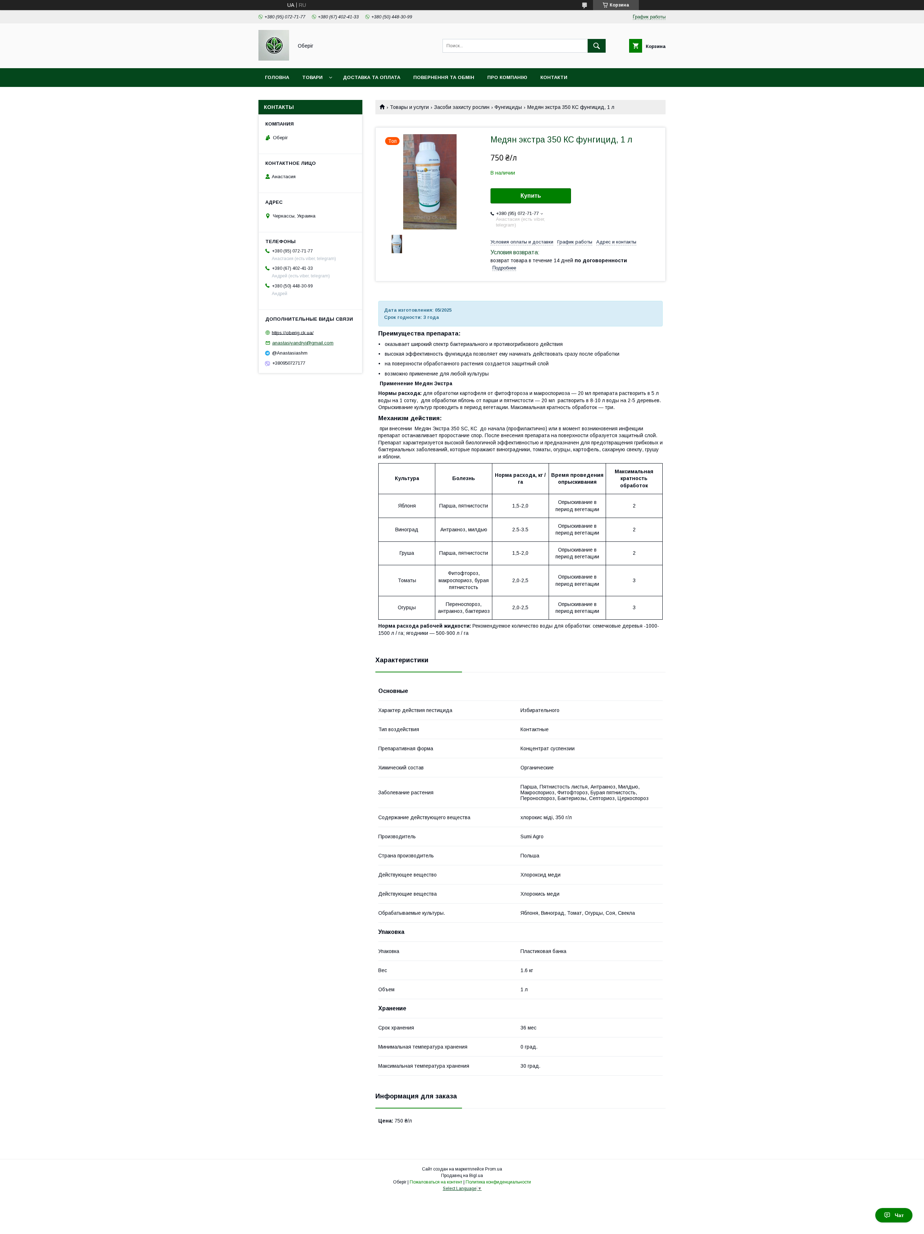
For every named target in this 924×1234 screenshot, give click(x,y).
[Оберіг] (273, 59)
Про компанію (507, 77)
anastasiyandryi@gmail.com (303, 343)
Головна (277, 77)
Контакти (553, 77)
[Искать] (597, 46)
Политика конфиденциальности (498, 1182)
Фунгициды (508, 107)
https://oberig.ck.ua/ (293, 332)
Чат (899, 1215)
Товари (312, 77)
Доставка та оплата (371, 77)
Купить (530, 196)
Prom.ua (493, 1169)
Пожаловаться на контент (436, 1182)
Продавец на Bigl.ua (462, 1175)
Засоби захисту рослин (461, 107)
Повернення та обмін (443, 77)
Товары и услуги (409, 107)
